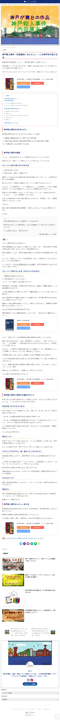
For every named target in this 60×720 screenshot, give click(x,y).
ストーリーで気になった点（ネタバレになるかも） (17, 105)
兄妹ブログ (39, 709)
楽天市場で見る (37, 83)
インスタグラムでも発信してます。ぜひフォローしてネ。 (24, 538)
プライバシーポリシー (31, 709)
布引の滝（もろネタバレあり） (13, 111)
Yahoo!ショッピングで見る (23, 86)
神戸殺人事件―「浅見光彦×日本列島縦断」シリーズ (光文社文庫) (35, 79)
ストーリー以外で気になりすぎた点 (14, 103)
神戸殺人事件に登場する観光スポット (12, 108)
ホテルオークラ (9, 117)
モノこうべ (30, 712)
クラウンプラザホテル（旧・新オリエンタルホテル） (18, 115)
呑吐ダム (8, 119)
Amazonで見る (23, 83)
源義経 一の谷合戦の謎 (23, 320)
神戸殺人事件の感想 (8, 100)
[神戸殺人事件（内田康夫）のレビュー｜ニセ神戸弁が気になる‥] (31, 543)
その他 (5, 549)
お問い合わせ (46, 709)
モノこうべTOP (30, 1)
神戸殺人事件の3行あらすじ (10, 98)
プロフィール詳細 (30, 684)
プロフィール (21, 709)
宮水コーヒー (9, 113)
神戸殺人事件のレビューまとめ (11, 122)
